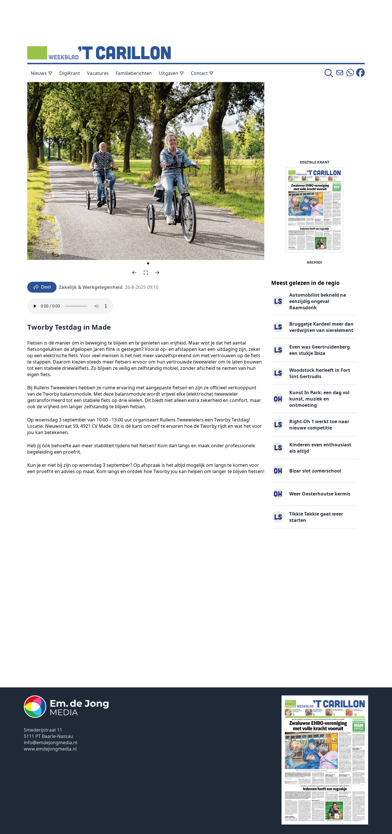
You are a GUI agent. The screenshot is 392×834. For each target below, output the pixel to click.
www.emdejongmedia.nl (50, 749)
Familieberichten (134, 73)
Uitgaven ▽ (171, 73)
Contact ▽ (202, 73)
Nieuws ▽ (42, 73)
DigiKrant (69, 73)
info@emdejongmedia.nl (50, 742)
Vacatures (98, 73)
